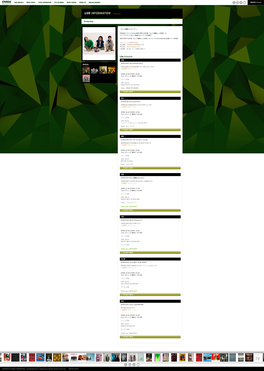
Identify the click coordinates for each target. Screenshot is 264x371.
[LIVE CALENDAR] (59, 2)
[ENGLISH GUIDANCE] (94, 2)
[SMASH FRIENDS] (256, 3)
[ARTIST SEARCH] (71, 2)
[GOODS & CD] (82, 2)
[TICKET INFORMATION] (45, 2)
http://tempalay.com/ (133, 47)
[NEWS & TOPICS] (31, 2)
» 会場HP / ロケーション (129, 68)
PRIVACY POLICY (74, 369)
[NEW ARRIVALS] (19, 2)
